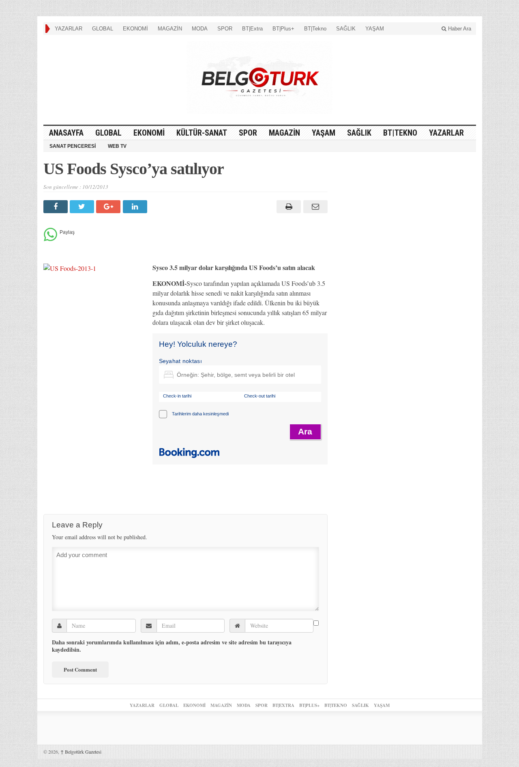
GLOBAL (102, 29)
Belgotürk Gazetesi (80, 751)
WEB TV (117, 146)
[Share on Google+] (109, 206)
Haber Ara (458, 29)
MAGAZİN (170, 29)
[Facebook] (56, 206)
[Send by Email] (314, 206)
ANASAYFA (66, 133)
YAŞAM (374, 29)
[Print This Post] (288, 206)
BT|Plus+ (283, 29)
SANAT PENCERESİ (72, 146)
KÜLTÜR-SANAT (201, 133)
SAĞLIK (346, 29)
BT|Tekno (315, 29)
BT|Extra (252, 29)
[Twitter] (83, 206)
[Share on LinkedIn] (136, 206)
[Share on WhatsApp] (50, 239)
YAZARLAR (68, 29)
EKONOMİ (135, 29)
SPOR (224, 29)
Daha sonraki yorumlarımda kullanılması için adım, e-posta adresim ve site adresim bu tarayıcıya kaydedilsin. (172, 646)
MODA (200, 29)
